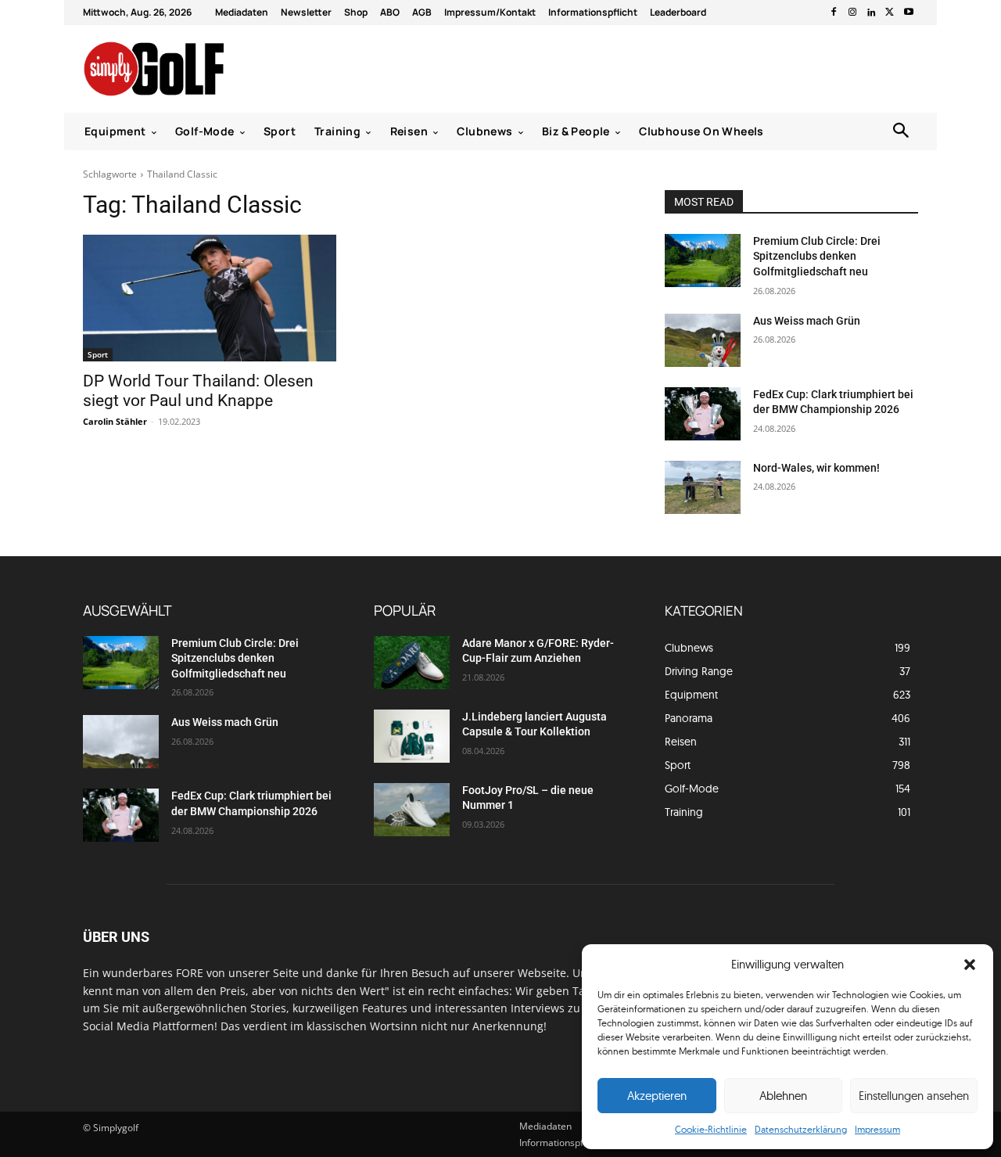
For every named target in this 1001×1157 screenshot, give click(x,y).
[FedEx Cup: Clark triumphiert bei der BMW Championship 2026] (703, 413)
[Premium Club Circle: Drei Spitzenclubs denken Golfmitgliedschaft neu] (703, 260)
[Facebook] (833, 12)
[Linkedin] (871, 12)
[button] (970, 964)
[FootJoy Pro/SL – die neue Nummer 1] (412, 809)
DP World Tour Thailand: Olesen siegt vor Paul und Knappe (198, 391)
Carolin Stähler (115, 421)
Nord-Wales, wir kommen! (816, 468)
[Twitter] (890, 12)
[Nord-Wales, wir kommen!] (703, 487)
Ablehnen (783, 1095)
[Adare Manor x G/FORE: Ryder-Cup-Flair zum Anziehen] (412, 662)
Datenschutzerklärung (801, 1129)
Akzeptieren (657, 1095)
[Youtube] (908, 12)
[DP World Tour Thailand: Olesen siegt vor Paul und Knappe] (209, 298)
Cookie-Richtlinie (711, 1129)
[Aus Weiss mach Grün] (703, 340)
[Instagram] (852, 12)
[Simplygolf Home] (195, 69)
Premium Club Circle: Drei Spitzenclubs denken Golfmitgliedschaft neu (817, 256)
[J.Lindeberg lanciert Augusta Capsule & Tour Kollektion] (412, 736)
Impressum (877, 1129)
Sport (98, 354)
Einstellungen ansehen (914, 1095)
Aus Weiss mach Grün (806, 320)
